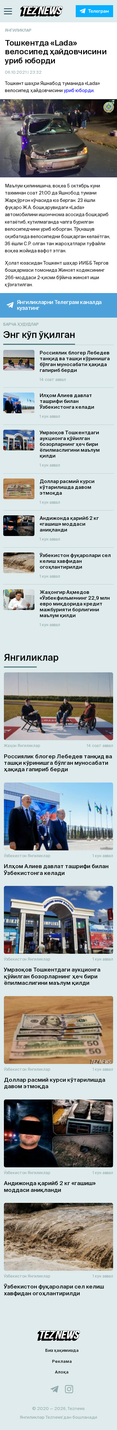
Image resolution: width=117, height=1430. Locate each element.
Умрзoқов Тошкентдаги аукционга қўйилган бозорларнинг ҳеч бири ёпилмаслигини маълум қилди (52, 976)
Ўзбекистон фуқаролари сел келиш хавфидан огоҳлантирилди (54, 1289)
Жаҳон (10, 745)
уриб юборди (79, 90)
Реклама (62, 1361)
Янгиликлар (18, 30)
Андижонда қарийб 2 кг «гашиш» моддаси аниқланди (50, 1186)
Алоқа (62, 1372)
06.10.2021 (16, 72)
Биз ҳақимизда (62, 1350)
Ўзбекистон (15, 856)
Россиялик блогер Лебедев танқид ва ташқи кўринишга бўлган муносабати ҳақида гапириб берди (58, 763)
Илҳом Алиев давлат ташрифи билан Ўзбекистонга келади (56, 869)
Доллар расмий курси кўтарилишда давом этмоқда (54, 1083)
